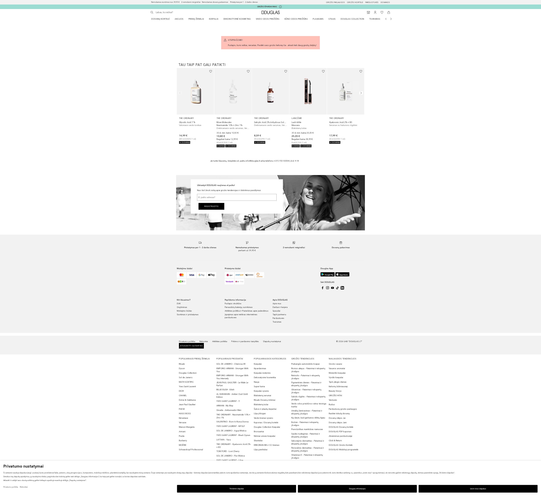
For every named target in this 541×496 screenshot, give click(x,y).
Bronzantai (259, 431)
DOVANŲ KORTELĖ (160, 19)
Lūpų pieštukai (260, 449)
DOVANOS (385, 2)
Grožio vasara (335, 364)
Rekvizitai (203, 341)
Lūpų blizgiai (260, 413)
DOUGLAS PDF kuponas (340, 431)
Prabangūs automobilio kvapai (305, 364)
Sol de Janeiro (185, 377)
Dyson (182, 368)
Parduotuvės (371, 2)
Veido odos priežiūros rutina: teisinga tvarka (308, 405)
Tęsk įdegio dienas (338, 382)
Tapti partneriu (279, 314)
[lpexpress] (249, 275)
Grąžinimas (182, 307)
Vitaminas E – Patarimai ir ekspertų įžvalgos (307, 456)
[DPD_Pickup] (239, 281)
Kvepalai (213, 19)
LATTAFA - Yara (223, 440)
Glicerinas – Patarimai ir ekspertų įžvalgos (306, 391)
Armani (182, 431)
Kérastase (183, 418)
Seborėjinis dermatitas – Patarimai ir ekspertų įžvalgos (307, 442)
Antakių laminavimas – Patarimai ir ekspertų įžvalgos (306, 412)
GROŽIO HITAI (335, 395)
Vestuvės (333, 400)
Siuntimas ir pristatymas (188, 314)
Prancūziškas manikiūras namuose (307, 429)
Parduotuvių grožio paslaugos (343, 409)
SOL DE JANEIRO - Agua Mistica (231, 431)
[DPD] (229, 275)
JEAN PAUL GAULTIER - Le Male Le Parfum (232, 384)
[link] (195, 106)
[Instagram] (327, 288)
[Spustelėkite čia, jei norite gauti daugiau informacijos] (280, 6)
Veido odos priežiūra (268, 19)
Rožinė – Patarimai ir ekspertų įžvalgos (304, 423)
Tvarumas (374, 19)
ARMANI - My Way (224, 405)
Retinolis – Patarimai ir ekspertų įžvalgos (305, 377)
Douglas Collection (352, 19)
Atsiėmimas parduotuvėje (340, 436)
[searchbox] (176, 12)
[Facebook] (323, 288)
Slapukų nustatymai (272, 341)
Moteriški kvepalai (337, 373)
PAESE (182, 409)
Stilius (332, 19)
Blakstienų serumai (262, 395)
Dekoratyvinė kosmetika (237, 19)
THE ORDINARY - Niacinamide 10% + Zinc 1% (233, 416)
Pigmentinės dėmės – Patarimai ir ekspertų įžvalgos (306, 384)
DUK (179, 303)
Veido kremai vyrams (263, 418)
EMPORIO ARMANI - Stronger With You (232, 370)
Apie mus (277, 303)
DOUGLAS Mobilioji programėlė (343, 449)
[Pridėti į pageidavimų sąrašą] (210, 71)
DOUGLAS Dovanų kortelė (341, 427)
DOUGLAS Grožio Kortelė (340, 445)
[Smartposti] (239, 275)
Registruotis (211, 206)
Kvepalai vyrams (261, 391)
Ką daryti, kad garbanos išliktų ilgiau (308, 418)
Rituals (182, 364)
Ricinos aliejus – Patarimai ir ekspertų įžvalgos (308, 370)
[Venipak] (229, 281)
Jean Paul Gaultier (187, 404)
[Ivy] (181, 281)
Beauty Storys (335, 391)
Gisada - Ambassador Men (228, 410)
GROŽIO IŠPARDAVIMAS (267, 7)
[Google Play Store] (328, 274)
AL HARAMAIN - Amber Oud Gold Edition (232, 395)
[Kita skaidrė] (389, 19)
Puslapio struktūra (233, 303)
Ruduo (332, 404)
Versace (182, 422)
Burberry (183, 440)
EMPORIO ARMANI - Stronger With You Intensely (232, 377)
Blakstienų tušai (261, 404)
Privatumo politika (187, 341)
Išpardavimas (260, 368)
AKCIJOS (179, 19)
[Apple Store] (342, 274)
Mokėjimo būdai (184, 311)
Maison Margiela (186, 427)
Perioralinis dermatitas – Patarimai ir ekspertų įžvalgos (307, 449)
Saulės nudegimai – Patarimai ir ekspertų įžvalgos (305, 435)
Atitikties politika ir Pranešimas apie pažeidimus (246, 311)
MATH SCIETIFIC (186, 382)
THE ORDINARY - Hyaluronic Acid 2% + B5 (233, 445)
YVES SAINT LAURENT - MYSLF (230, 426)
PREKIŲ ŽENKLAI (196, 19)
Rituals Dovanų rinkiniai (264, 400)
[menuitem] (162, 19)
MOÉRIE (182, 445)
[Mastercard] (181, 275)
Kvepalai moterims (262, 373)
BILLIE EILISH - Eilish (225, 389)
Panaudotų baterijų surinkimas (239, 307)
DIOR (181, 391)
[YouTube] (332, 288)
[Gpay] (201, 275)
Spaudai (276, 311)
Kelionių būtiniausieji (338, 386)
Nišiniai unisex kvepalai (264, 436)
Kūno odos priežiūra (296, 19)
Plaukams (318, 19)
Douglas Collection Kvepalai (267, 427)
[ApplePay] (211, 275)
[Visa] (191, 275)
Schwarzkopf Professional (191, 449)
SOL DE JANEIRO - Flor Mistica (230, 456)
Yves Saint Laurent (187, 386)
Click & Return (335, 440)
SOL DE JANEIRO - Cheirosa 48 (231, 364)
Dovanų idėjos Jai (337, 418)
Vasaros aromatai (337, 368)
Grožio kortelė (355, 2)
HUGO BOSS (185, 413)
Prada (181, 436)
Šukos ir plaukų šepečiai (265, 409)
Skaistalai (258, 440)
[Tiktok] (337, 288)
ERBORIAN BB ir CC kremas (266, 445)
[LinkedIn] (342, 288)
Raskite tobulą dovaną (339, 413)
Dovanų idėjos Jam (338, 422)
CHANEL (183, 395)
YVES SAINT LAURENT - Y (228, 401)
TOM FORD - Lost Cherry (227, 451)
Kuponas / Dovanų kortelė (266, 422)
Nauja (256, 382)
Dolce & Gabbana (187, 400)
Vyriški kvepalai (336, 377)
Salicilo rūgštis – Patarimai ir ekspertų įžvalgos (308, 398)
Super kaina (259, 386)
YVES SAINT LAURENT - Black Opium (233, 435)
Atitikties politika (219, 341)
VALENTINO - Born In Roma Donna (232, 422)
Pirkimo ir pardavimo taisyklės (245, 341)
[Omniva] (259, 275)
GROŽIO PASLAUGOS (335, 2)
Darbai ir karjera (280, 307)
